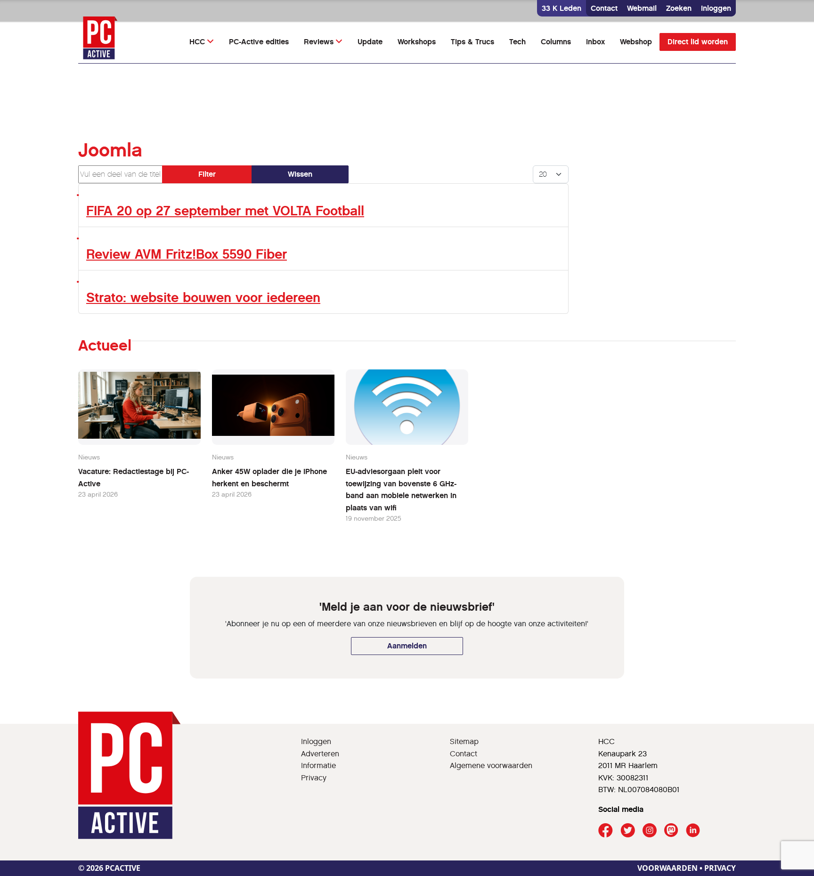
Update (370, 41)
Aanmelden (407, 645)
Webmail (642, 8)
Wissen (300, 174)
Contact (604, 8)
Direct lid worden (697, 41)
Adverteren (320, 753)
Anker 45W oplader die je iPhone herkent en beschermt (269, 477)
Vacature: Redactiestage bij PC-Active (133, 477)
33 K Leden (561, 8)
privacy (720, 868)
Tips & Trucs (472, 41)
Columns (556, 41)
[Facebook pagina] (605, 830)
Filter (207, 174)
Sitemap (464, 741)
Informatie (318, 765)
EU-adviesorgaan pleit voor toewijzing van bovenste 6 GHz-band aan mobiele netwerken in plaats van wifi (401, 489)
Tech (517, 41)
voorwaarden (667, 868)
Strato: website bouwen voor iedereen (203, 297)
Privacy (313, 777)
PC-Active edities (259, 41)
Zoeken (679, 8)
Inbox (595, 41)
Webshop (636, 41)
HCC (197, 41)
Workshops (417, 41)
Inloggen (716, 8)
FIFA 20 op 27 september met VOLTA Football (225, 211)
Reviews (319, 41)
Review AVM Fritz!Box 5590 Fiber (186, 254)
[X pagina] (627, 830)
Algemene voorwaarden (491, 765)
